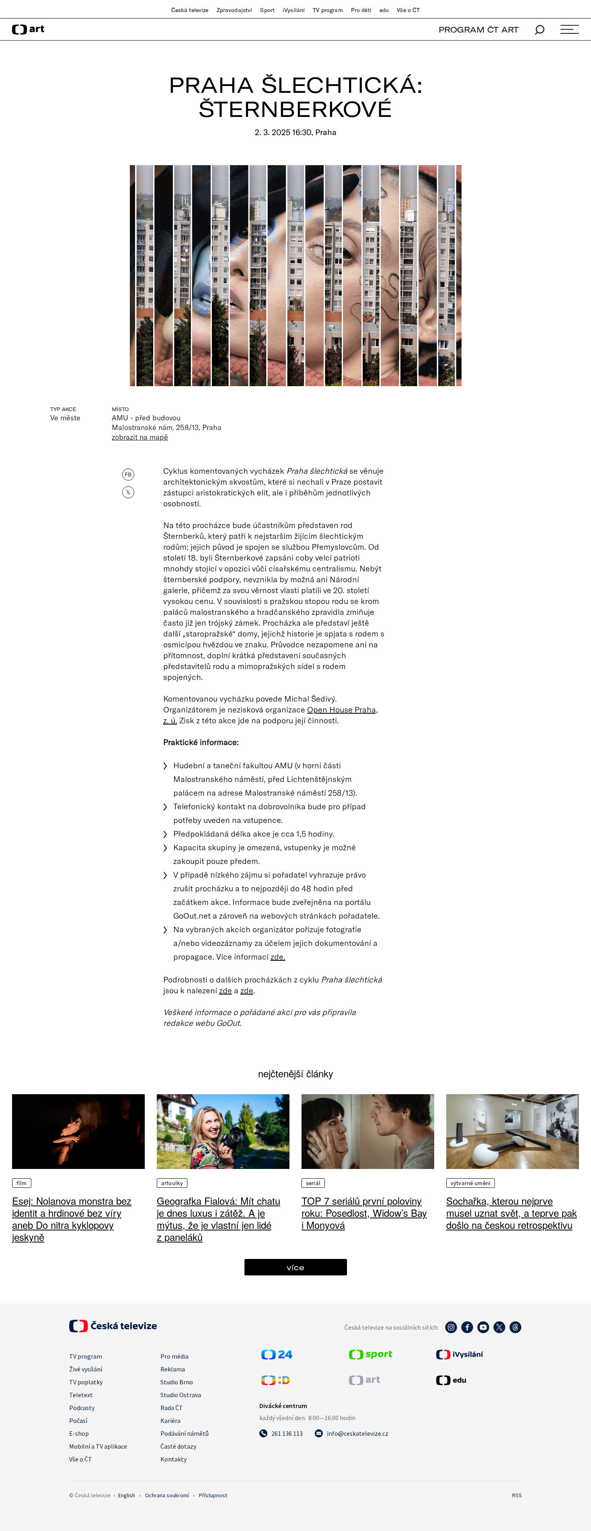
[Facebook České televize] (467, 1331)
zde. (278, 956)
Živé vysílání (85, 1369)
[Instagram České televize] (451, 1331)
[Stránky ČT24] (276, 1357)
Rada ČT (171, 1408)
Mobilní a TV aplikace (98, 1446)
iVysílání (294, 10)
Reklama (172, 1369)
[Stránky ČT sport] (370, 1357)
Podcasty (81, 1408)
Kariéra (170, 1420)
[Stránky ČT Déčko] (275, 1383)
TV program (328, 10)
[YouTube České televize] (483, 1331)
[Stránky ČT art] (364, 1383)
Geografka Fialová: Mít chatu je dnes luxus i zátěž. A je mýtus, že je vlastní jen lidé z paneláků (218, 1218)
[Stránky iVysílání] (478, 1354)
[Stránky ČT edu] (478, 1380)
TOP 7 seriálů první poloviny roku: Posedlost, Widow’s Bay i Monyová (364, 1212)
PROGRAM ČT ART (479, 30)
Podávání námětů (184, 1433)
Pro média (174, 1356)
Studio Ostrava (180, 1395)
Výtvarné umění (470, 1183)
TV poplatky (86, 1382)
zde (225, 990)
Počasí (78, 1420)
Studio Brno (176, 1382)
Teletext (81, 1395)
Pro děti (361, 10)
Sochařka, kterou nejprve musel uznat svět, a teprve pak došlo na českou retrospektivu (511, 1212)
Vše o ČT (408, 10)
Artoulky (172, 1183)
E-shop (79, 1433)
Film (21, 1183)
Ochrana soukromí (167, 1495)
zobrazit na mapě (140, 436)
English (126, 1495)
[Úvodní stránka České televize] (113, 1330)
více (295, 1267)
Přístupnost (213, 1495)
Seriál (313, 1183)
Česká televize (190, 10)
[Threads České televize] (515, 1331)
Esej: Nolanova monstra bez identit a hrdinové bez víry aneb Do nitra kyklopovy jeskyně (71, 1218)
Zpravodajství (234, 10)
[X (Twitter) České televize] (499, 1331)
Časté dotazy (178, 1446)
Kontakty (173, 1459)
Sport (267, 10)
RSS (517, 1495)
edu (384, 10)
